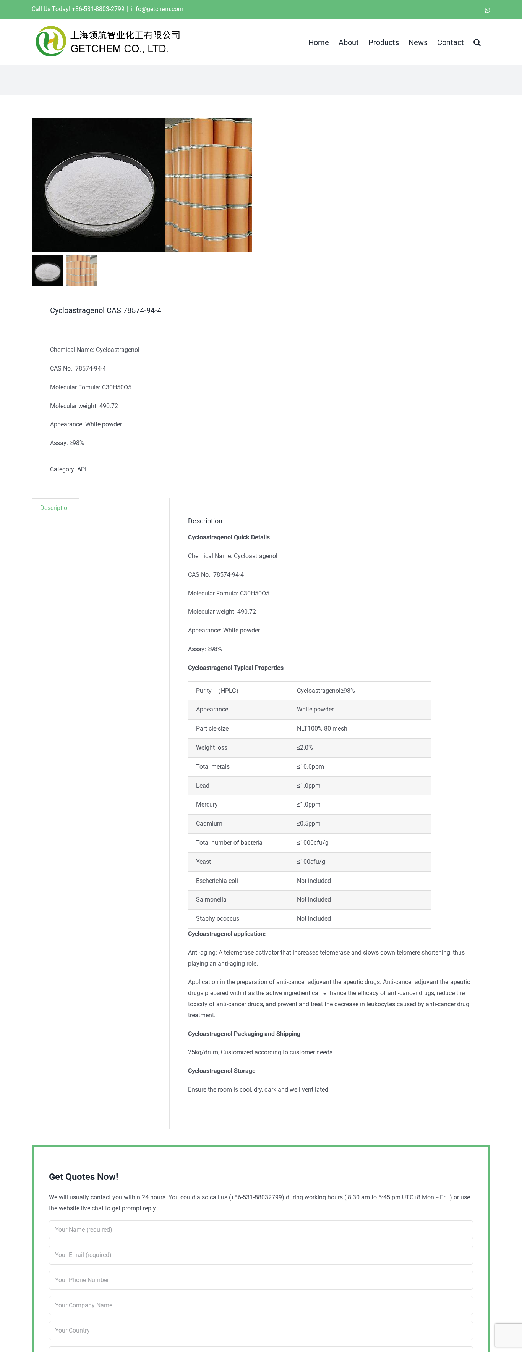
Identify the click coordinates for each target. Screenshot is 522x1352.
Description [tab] (55, 507)
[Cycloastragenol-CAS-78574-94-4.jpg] (98, 185)
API (81, 469)
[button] (477, 42)
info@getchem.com (157, 9)
